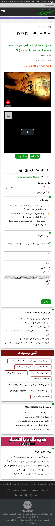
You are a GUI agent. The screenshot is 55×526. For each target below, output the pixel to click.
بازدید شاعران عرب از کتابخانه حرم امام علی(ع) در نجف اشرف (26, 342)
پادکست (48, 26)
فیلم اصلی (30, 163)
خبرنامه (16, 490)
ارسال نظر (41, 192)
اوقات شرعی (4, 484)
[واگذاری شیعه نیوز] (27, 17)
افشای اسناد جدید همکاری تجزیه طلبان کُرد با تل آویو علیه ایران (27, 332)
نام (49, 249)
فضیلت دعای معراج (24, 366)
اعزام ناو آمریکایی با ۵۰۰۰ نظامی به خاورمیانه (32, 425)
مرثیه (41, 26)
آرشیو (32, 484)
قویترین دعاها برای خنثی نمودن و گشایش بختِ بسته (29, 384)
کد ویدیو (20, 156)
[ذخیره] (26, 34)
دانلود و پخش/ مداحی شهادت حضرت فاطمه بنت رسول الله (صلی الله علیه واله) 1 (28, 215)
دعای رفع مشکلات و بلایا (15, 372)
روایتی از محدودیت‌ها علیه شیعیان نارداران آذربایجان (26, 465)
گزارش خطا (42, 183)
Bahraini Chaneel (41, 378)
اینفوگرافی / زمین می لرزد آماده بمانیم (35, 318)
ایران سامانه (22, 523)
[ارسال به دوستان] (22, 34)
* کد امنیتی (45, 268)
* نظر (48, 281)
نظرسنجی (34, 490)
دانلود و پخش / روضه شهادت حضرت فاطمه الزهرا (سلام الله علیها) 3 (27, 223)
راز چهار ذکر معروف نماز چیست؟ (37, 413)
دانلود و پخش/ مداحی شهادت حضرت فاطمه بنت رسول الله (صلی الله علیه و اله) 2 (28, 207)
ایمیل (48, 259)
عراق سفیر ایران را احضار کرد (38, 429)
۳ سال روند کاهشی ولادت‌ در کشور (33, 469)
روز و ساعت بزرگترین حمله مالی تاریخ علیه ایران (28, 461)
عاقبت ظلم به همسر (17, 361)
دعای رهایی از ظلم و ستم (39, 361)
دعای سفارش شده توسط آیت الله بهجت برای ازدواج (29, 390)
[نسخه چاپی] (18, 34)
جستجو (24, 490)
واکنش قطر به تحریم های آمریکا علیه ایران (33, 421)
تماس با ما (42, 484)
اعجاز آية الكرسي (43, 366)
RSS (8, 490)
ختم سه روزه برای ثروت (40, 372)
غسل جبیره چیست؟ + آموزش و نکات (31, 473)
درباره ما (52, 484)
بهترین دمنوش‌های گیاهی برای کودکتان (34, 338)
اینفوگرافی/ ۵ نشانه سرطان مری (37, 417)
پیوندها (24, 484)
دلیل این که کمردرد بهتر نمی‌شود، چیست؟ (33, 322)
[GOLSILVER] (27, 441)
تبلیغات (43, 490)
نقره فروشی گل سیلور (41, 396)
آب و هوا (15, 484)
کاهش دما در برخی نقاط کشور (38, 326)
